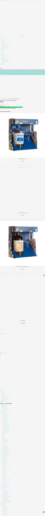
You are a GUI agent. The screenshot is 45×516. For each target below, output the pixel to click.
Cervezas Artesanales (6, 431)
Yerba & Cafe (5, 481)
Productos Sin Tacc (5, 479)
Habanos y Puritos (6, 507)
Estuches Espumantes (7, 428)
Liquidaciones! (5, 410)
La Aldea (5, 457)
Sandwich (5, 473)
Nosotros (3, 39)
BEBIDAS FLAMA (4, 412)
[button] (11, 107)
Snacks (5, 482)
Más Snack (5, 475)
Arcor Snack (5, 474)
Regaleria (4, 503)
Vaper (4, 505)
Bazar (3, 511)
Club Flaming (3, 51)
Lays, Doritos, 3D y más (7, 470)
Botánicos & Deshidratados (7, 415)
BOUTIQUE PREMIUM (5, 502)
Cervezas (4, 429)
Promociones (4, 407)
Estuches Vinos (6, 422)
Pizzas (4, 467)
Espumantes (4, 423)
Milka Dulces (5, 456)
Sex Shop (4, 484)
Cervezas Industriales (6, 430)
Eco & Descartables (6, 514)
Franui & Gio (5, 458)
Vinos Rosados (6, 421)
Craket (4, 471)
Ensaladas (5, 463)
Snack (3, 469)
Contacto (3, 48)
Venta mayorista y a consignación (7, 45)
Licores (5, 483)
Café (4, 477)
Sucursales (4, 41)
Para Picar (5, 464)
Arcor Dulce (5, 455)
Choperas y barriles (5, 46)
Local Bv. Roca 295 (2, 344)
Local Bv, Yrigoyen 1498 (3, 346)
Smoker (4, 504)
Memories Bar (5, 462)
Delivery (4, 43)
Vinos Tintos (5, 419)
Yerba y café (4, 476)
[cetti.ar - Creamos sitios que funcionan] (1, 353)
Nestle (4, 460)
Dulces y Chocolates (6, 480)
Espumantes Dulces (6, 425)
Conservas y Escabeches (6, 468)
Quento (5, 472)
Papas (4, 466)
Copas (4, 512)
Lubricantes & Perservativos (7, 485)
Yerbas (4, 478)
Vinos (3, 418)
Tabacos (5, 508)
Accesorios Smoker (6, 510)
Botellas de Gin (6, 414)
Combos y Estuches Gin (7, 417)
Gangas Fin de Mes (5, 406)
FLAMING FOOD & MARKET (6, 449)
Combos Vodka (6, 448)
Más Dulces (5, 461)
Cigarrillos (5, 506)
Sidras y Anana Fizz (6, 427)
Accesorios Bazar (6, 513)
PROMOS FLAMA (4, 404)
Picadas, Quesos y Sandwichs (7, 451)
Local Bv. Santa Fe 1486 (3, 345)
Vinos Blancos (5, 420)
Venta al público (5, 44)
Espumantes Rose (6, 426)
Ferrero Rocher (6, 459)
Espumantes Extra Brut (7, 424)
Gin (3, 413)
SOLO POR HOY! (5, 405)
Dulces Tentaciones (5, 454)
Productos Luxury (5, 408)
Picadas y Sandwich (6, 452)
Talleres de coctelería (6, 47)
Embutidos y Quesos (6, 453)
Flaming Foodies (5, 450)
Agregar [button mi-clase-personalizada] (23, 163)
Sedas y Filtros (6, 509)
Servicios (3, 42)
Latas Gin (5, 416)
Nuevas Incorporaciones (6, 409)
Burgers (5, 465)
